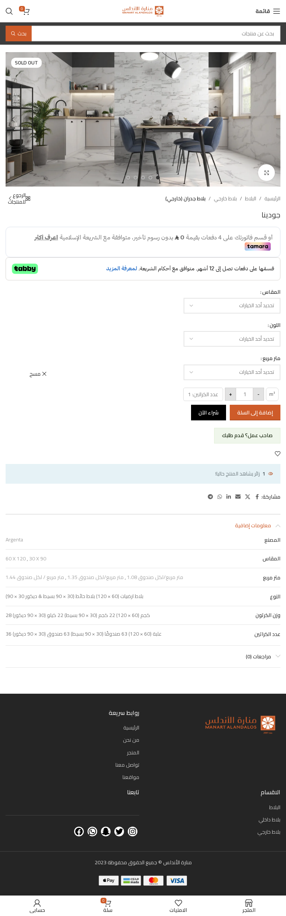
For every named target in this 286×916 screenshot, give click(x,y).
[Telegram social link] (210, 497)
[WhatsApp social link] (219, 497)
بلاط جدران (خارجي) (185, 198)
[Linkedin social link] (228, 497)
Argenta (14, 539)
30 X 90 (37, 558)
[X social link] (247, 497)
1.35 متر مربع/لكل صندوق (95, 577)
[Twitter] (119, 831)
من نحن (131, 740)
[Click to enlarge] (266, 172)
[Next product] (10, 198)
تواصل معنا (127, 764)
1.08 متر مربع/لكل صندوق (155, 577)
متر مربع (271, 358)
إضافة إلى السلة (255, 412)
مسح (35, 373)
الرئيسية (272, 198)
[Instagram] (132, 831)
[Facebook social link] (256, 497)
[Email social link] (238, 497)
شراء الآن (208, 412)
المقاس (271, 292)
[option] (158, 177)
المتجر (133, 752)
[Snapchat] (106, 831)
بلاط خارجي (225, 198)
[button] (273, 119)
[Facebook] (79, 831)
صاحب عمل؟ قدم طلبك (247, 435)
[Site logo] (143, 11)
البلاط (250, 198)
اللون (275, 325)
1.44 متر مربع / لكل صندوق (35, 577)
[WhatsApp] (92, 831)
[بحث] (9, 11)
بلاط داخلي (269, 819)
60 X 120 (16, 558)
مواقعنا (131, 777)
